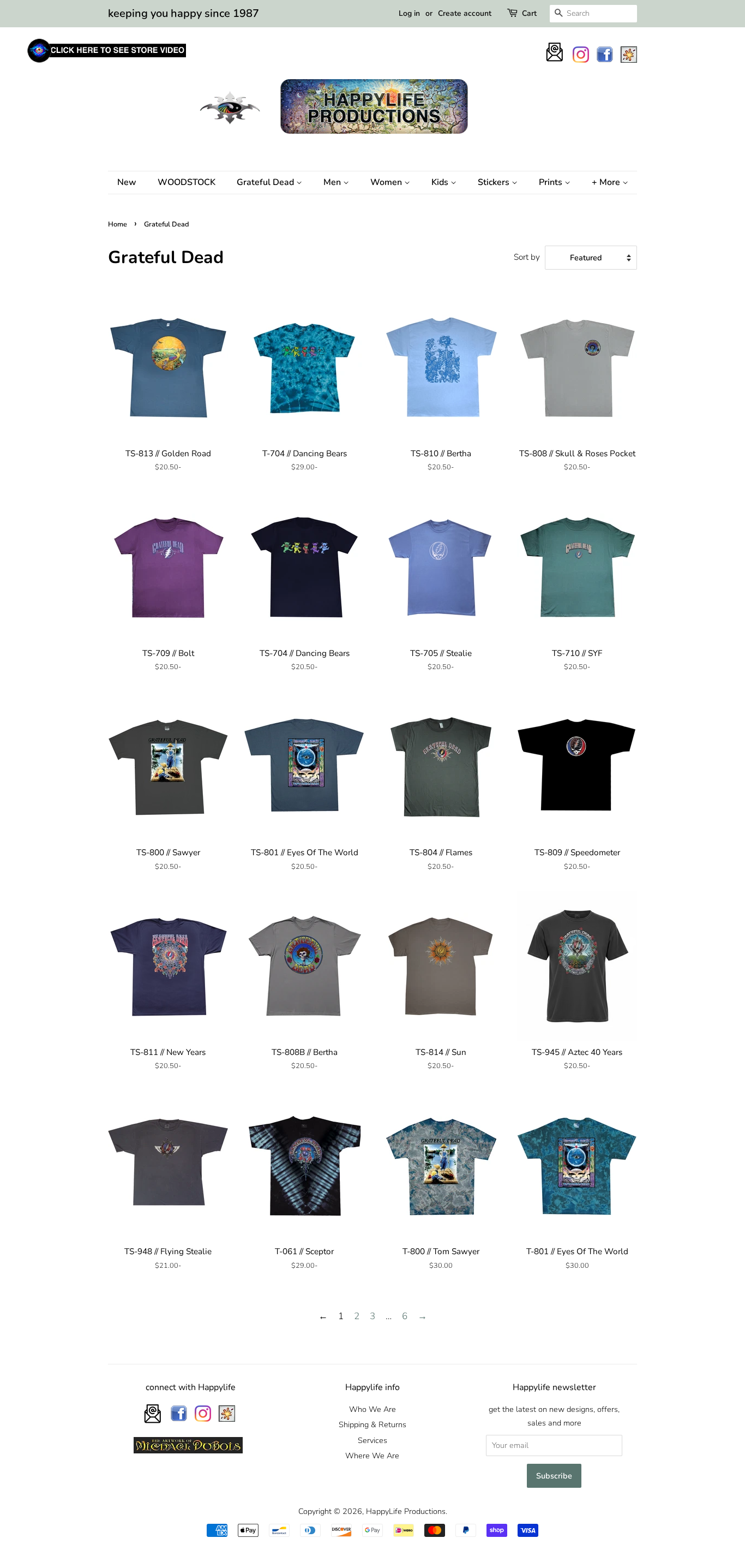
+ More (607, 182)
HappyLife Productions (406, 1511)
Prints (551, 182)
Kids (440, 182)
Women (387, 182)
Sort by (527, 257)
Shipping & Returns (372, 1424)
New (126, 182)
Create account (464, 13)
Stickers (495, 182)
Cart (529, 13)
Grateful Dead (266, 182)
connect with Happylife (191, 1387)
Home (117, 224)
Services (372, 1440)
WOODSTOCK (186, 182)
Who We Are (372, 1409)
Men (333, 182)
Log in (409, 13)
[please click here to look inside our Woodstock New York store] (106, 62)
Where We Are (372, 1455)
